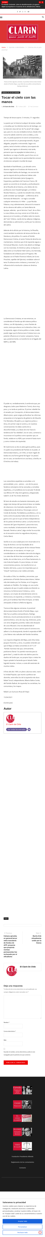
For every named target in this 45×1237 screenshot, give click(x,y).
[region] (22, 1218)
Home (4, 47)
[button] (40, 2)
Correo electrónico (10, 1031)
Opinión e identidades (16, 47)
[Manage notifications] (40, 1232)
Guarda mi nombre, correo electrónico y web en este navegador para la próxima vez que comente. (19, 1053)
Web (5, 1040)
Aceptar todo (22, 1221)
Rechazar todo (22, 1232)
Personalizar (22, 1227)
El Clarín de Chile (8, 106)
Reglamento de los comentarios (22, 1162)
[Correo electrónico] (29, 729)
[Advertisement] (22, 294)
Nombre (7, 1022)
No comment (34, 106)
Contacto (22, 1168)
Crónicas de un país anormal (11, 92)
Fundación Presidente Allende (22, 1156)
